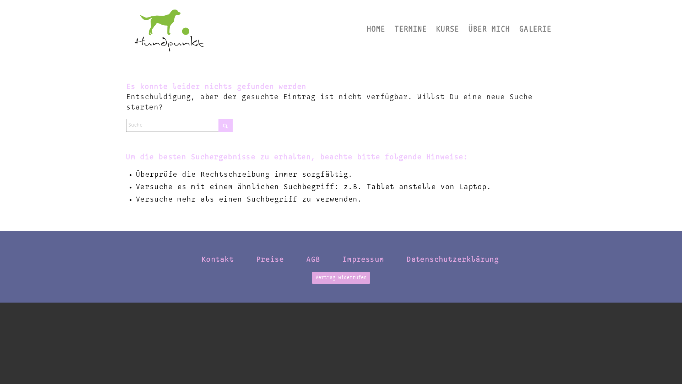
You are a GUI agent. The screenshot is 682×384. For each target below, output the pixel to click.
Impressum (363, 259)
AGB (313, 259)
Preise (270, 259)
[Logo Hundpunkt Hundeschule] (169, 29)
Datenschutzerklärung (452, 259)
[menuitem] (376, 29)
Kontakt (217, 259)
